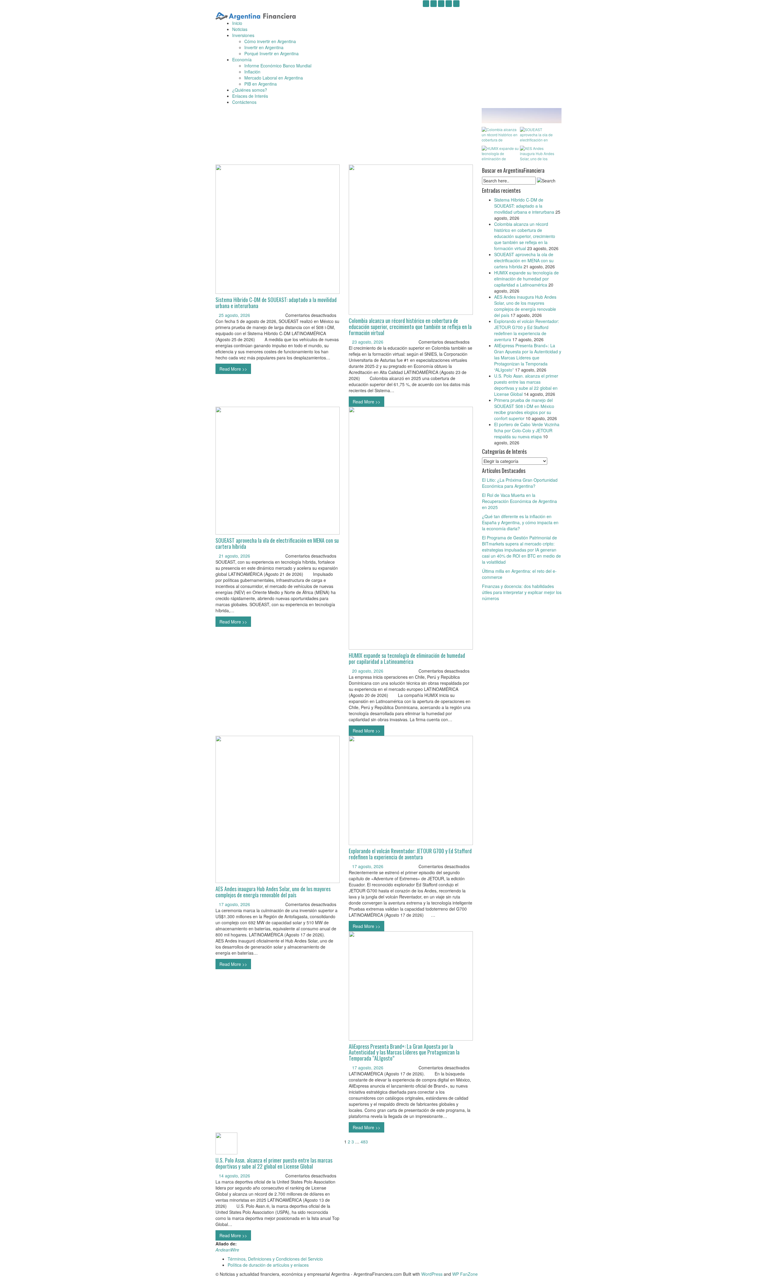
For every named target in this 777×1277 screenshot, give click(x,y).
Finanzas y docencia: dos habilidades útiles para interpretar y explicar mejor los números (522, 592)
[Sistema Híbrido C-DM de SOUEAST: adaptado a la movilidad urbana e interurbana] (277, 229)
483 (364, 1142)
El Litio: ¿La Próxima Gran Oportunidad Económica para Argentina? (520, 483)
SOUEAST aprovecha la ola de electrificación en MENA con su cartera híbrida (277, 543)
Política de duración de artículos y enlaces (268, 1265)
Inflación (252, 72)
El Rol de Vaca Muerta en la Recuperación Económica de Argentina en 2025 (519, 501)
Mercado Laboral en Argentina (273, 78)
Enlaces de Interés (250, 96)
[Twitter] (449, 3)
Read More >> (233, 369)
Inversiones (243, 35)
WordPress (432, 1274)
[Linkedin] (441, 3)
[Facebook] (456, 3)
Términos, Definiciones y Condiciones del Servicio (275, 1259)
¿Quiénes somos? (249, 90)
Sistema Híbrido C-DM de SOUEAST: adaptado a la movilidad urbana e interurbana (276, 303)
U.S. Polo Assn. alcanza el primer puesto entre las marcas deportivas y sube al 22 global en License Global (273, 1163)
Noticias (239, 29)
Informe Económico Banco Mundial (277, 66)
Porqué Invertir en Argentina (271, 53)
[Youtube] (433, 3)
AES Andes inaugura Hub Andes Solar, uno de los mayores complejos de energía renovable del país (273, 892)
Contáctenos (244, 102)
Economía (242, 59)
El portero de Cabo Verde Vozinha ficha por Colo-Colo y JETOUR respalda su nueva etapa (526, 430)
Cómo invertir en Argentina (270, 41)
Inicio (237, 23)
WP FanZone (465, 1274)
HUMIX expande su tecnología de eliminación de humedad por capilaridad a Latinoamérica (407, 658)
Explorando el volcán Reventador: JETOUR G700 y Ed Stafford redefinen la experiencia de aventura (410, 854)
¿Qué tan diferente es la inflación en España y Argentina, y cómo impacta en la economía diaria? (520, 522)
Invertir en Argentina (263, 47)
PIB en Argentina (260, 84)
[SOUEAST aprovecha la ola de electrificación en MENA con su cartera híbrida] (277, 470)
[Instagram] (426, 3)
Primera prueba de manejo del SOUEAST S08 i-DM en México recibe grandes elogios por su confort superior (524, 409)
